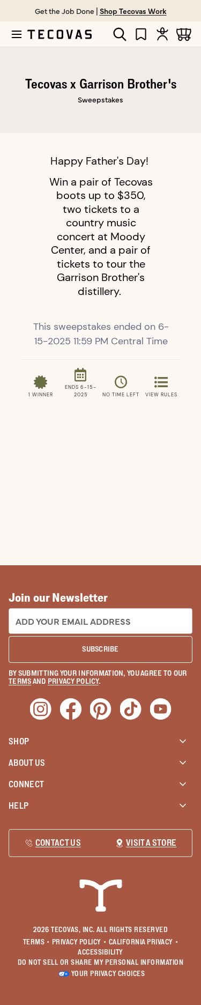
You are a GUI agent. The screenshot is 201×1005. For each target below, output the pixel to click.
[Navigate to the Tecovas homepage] (59, 34)
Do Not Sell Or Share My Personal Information (101, 962)
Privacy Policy (79, 941)
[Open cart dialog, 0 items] (183, 34)
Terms (36, 941)
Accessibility (100, 952)
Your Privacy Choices (108, 973)
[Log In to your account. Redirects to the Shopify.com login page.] (162, 34)
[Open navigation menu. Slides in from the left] (17, 34)
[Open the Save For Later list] (141, 34)
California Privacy (143, 941)
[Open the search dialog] (119, 34)
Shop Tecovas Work (133, 10)
